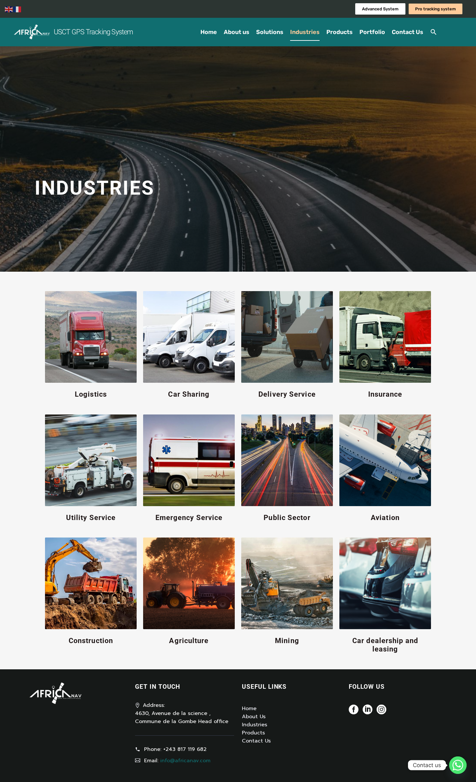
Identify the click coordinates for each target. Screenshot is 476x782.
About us (236, 32)
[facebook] (353, 712)
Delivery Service (287, 394)
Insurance (385, 394)
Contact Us (407, 32)
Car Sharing (189, 394)
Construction (91, 641)
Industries (305, 32)
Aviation (385, 518)
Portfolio (372, 32)
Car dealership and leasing (385, 645)
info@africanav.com (185, 761)
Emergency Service (189, 518)
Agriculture (189, 641)
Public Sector (287, 518)
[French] (17, 9)
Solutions (269, 32)
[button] (433, 32)
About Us (254, 716)
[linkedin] (367, 712)
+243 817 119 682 (185, 749)
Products (339, 32)
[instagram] (381, 712)
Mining (287, 641)
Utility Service (91, 518)
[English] (9, 9)
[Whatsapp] (458, 765)
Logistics (91, 394)
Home (208, 32)
